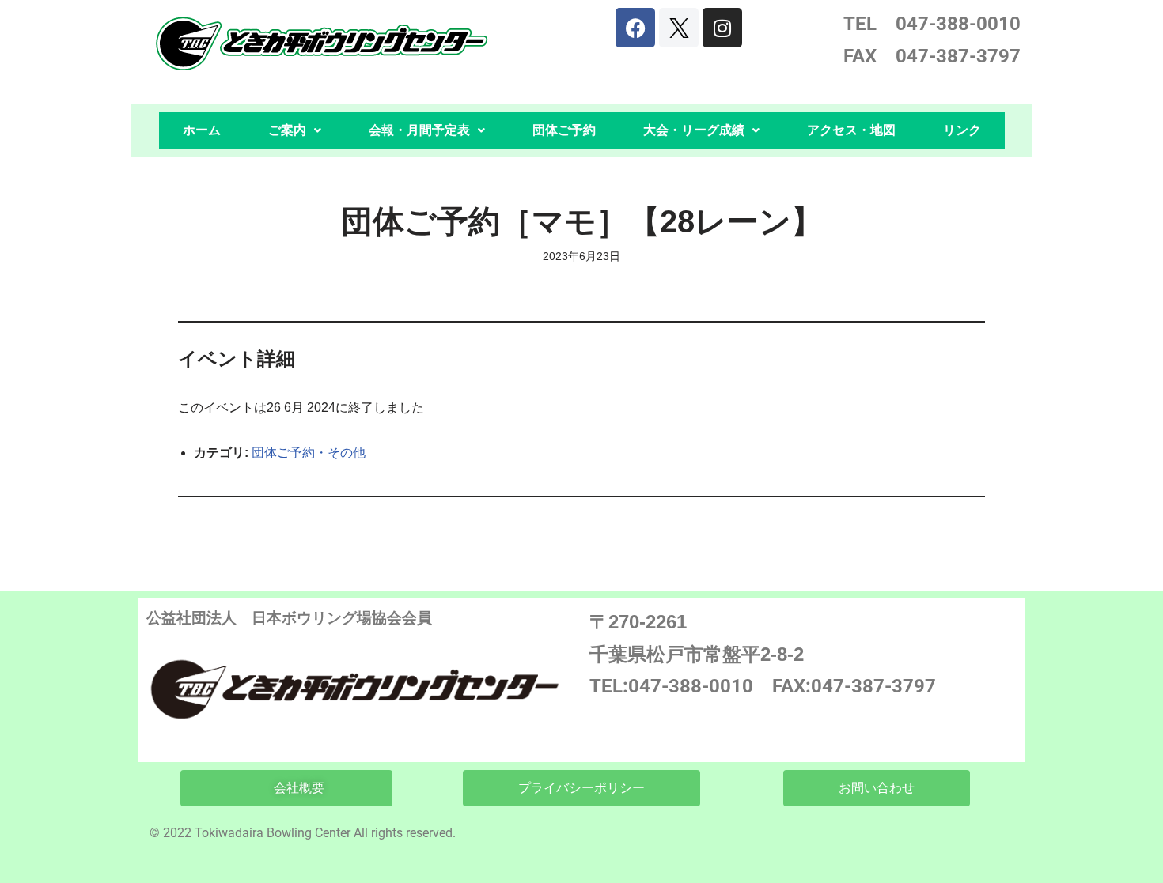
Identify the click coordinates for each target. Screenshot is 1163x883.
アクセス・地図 (851, 130)
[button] (294, 130)
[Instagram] (722, 27)
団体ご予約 (564, 130)
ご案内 (287, 130)
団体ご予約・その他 (309, 452)
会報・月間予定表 (419, 130)
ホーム (202, 130)
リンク (962, 130)
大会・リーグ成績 (693, 130)
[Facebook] (635, 27)
